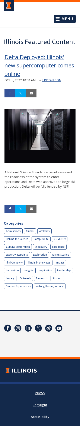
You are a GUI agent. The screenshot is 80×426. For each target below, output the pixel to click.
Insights (29, 270)
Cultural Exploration (18, 247)
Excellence (58, 247)
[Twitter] (38, 328)
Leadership (64, 270)
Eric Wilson (51, 80)
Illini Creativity (14, 262)
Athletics (44, 231)
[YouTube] (59, 328)
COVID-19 (59, 239)
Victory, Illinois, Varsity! (50, 286)
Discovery (41, 247)
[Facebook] (7, 328)
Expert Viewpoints (17, 254)
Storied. (57, 278)
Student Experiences (18, 286)
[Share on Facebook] (9, 93)
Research (41, 278)
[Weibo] (48, 328)
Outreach (25, 278)
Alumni (30, 231)
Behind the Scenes (17, 239)
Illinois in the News (39, 262)
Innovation (12, 270)
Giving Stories (60, 254)
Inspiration (45, 270)
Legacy (10, 278)
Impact (60, 262)
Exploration (40, 254)
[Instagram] (18, 328)
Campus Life (41, 239)
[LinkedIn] (28, 328)
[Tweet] (20, 93)
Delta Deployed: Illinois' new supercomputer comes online (39, 65)
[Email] (31, 93)
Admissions (13, 231)
